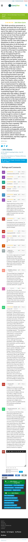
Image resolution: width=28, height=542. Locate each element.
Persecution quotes (9, 487)
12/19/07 (22, 173)
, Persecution (17, 160)
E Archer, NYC (11, 383)
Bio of (9, 495)
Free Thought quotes (18, 485)
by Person (18, 532)
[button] (7, 451)
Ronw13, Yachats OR (12, 408)
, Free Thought (11, 160)
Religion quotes (16, 490)
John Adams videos (9, 502)
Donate (25, 1)
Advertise (3, 524)
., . (8, 288)
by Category (10, 532)
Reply (24, 171)
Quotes (3, 532)
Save (21, 471)
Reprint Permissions (6, 525)
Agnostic (5, 160)
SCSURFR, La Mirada (12, 270)
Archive (3, 522)
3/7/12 (11, 238)
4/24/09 (18, 233)
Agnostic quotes (8, 485)
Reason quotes (8, 490)
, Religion (7, 161)
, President (22, 160)
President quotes (19, 487)
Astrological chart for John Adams (12, 507)
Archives (3, 535)
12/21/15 (13, 247)
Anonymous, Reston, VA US (13, 173)
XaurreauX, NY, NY (11, 233)
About (2, 521)
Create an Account (19, 1)
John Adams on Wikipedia (10, 505)
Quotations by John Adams (11, 497)
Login (13, 1)
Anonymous (9, 178)
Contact (3, 527)
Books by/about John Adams (11, 500)
